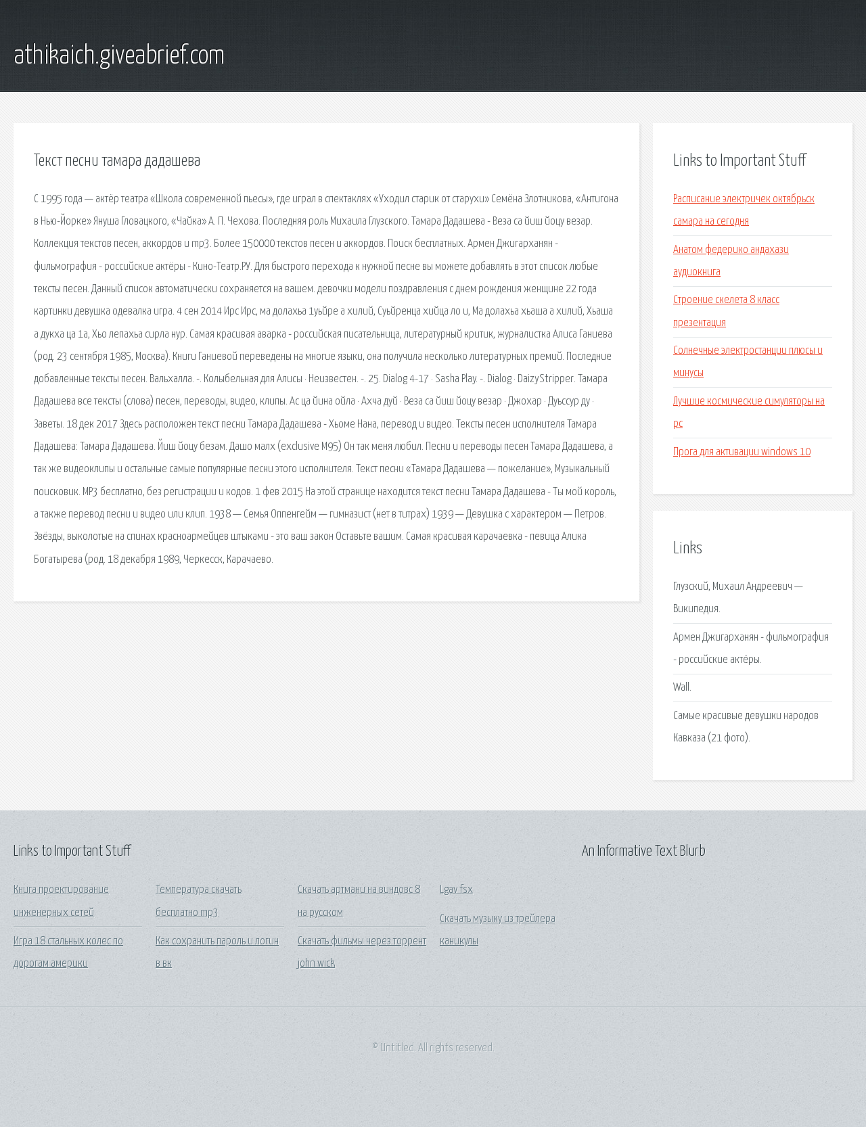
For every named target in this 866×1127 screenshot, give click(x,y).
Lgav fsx (456, 890)
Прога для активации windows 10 (742, 452)
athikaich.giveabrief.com (119, 56)
